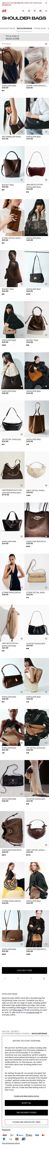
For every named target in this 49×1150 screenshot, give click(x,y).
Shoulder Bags (39, 1033)
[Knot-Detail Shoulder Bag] (36, 470)
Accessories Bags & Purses (16, 1033)
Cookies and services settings (26, 1122)
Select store (12, 38)
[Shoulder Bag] (12, 65)
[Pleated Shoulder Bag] (36, 623)
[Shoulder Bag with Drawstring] (36, 521)
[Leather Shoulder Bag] (12, 470)
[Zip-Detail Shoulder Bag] (12, 418)
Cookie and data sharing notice (26, 1096)
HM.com (5, 1031)
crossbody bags (32, 1012)
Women (14, 1031)
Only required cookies (26, 1113)
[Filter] (45, 44)
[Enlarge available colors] (3, 90)
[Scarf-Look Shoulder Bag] (36, 65)
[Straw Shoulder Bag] (12, 572)
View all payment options (11, 1143)
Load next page (24, 970)
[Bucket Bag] (12, 164)
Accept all (26, 1103)
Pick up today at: (12, 36)
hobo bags (17, 1010)
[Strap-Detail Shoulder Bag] (12, 217)
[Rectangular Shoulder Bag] (12, 116)
